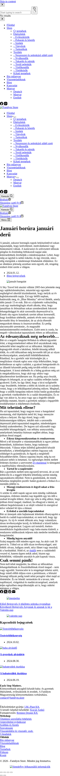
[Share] (4, 772)
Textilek (17, 140)
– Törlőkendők (21, 155)
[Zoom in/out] (11, 772)
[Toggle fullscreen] (8, 772)
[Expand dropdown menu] (15, 117)
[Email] (13, 592)
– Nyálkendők (20, 146)
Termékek (5, 749)
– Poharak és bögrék (24, 128)
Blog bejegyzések (16, 275)
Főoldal (11, 113)
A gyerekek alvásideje (12, 654)
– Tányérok (19, 134)
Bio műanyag (14, 164)
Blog (9, 170)
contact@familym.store (12, 697)
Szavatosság (6, 728)
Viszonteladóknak (16, 167)
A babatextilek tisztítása (13, 673)
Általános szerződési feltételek (16, 718)
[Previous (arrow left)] (1, 775)
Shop (9, 116)
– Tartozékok (20, 137)
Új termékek (19, 119)
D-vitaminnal (39, 462)
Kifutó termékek (21, 161)
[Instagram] (5, 192)
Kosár (3, 755)
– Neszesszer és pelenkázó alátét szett (33, 143)
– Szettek (18, 131)
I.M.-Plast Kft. (32, 706)
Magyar (11, 176)
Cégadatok (5, 734)
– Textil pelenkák (22, 152)
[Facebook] (2, 192)
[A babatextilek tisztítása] (12, 666)
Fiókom (4, 752)
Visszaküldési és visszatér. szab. (16, 731)
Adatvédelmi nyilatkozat (13, 722)
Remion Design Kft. (27, 712)
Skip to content (8, 1)
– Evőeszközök (21, 125)
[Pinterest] (10, 592)
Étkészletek (19, 122)
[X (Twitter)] (6, 592)
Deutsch (17, 179)
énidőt (33, 550)
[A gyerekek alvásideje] (8, 647)
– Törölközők (20, 158)
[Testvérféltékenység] (12, 628)
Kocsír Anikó (37, 709)
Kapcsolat (12, 173)
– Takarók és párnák (24, 149)
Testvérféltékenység (11, 635)
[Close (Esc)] (1, 772)
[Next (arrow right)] (4, 775)
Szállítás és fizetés (9, 725)
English (17, 185)
